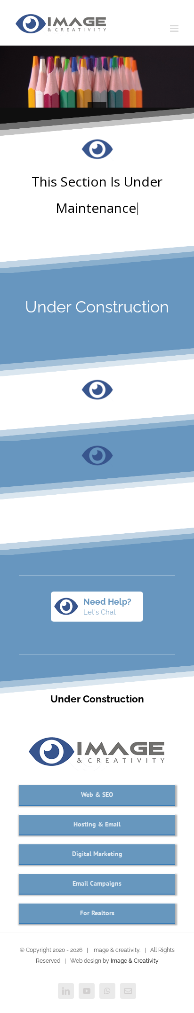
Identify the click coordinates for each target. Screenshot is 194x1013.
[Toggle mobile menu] (175, 28)
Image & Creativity (135, 961)
